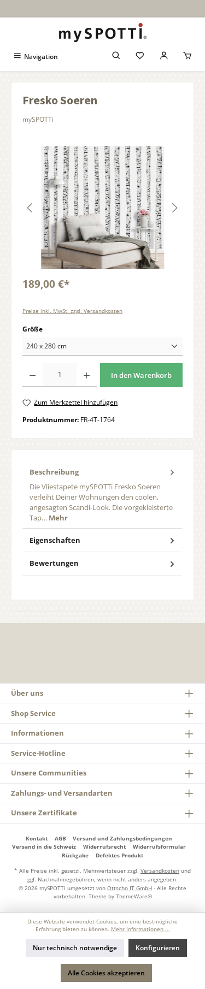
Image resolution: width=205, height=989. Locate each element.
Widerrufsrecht (104, 846)
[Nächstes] (174, 208)
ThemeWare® (134, 896)
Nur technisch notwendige (75, 947)
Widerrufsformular (159, 846)
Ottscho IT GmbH (129, 888)
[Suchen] (116, 57)
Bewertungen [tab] (54, 563)
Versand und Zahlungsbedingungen (122, 838)
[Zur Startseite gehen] (102, 32)
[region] (102, 207)
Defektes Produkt (119, 855)
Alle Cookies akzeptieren (106, 973)
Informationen (37, 733)
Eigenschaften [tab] (55, 540)
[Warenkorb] (187, 57)
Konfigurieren (158, 947)
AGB (60, 838)
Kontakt (37, 838)
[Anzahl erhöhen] (87, 375)
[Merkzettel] (140, 57)
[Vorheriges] (30, 208)
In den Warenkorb (141, 375)
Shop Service (33, 713)
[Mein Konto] (164, 57)
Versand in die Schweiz (44, 846)
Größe (32, 329)
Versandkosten (159, 870)
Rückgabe (75, 855)
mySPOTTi (38, 119)
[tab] (102, 495)
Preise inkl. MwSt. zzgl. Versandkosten (72, 311)
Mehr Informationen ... (140, 929)
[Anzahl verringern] (32, 375)
